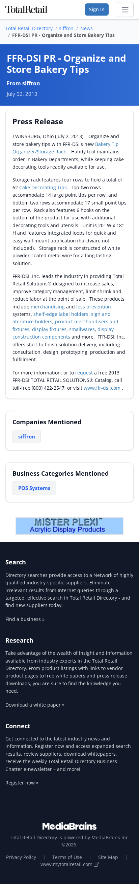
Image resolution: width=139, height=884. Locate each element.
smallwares (82, 329)
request (84, 372)
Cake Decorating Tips (43, 187)
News (86, 28)
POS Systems (34, 487)
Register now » (21, 782)
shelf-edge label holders (60, 314)
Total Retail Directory (29, 28)
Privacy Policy (21, 857)
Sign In (97, 9)
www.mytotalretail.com (67, 864)
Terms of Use (67, 857)
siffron (66, 28)
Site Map (108, 857)
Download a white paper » (34, 705)
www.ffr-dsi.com (103, 388)
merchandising (48, 306)
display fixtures (49, 329)
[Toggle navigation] (125, 9)
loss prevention (93, 306)
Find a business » (25, 619)
